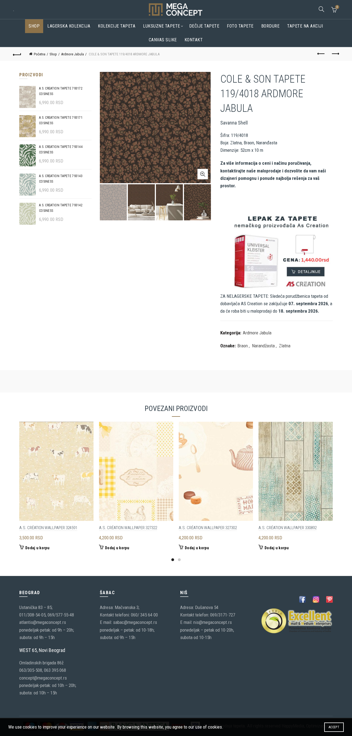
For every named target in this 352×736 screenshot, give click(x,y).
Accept (334, 727)
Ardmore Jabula (72, 54)
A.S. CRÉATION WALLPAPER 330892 (287, 527)
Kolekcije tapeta (116, 26)
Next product (335, 53)
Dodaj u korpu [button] (37, 548)
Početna (39, 54)
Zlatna (284, 345)
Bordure (270, 26)
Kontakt (194, 39)
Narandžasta (263, 345)
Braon (242, 345)
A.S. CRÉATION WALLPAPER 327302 (208, 527)
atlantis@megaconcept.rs (42, 622)
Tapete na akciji (305, 26)
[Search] (321, 9)
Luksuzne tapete (161, 26)
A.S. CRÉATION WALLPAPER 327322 (128, 527)
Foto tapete (240, 26)
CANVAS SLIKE (163, 39)
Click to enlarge (202, 174)
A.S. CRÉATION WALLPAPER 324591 (48, 527)
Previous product (321, 53)
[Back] (17, 53)
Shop (34, 26)
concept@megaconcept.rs (43, 678)
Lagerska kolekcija (68, 26)
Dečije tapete (204, 26)
